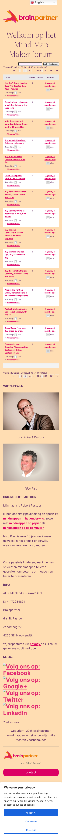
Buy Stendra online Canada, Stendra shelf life (15, 159)
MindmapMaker (13, 96)
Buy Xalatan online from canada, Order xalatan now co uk (16, 194)
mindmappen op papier (25, 523)
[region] (31, 809)
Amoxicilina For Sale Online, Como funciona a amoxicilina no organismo (16, 293)
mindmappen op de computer (23, 527)
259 (39, 70)
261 (51, 70)
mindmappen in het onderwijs (23, 518)
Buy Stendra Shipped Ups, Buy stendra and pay (15, 255)
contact (31, 772)
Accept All (31, 812)
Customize (31, 821)
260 (45, 70)
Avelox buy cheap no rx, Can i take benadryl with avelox (16, 312)
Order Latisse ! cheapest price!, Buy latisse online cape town (16, 105)
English (39, 2)
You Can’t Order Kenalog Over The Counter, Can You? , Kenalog (16, 86)
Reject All (31, 830)
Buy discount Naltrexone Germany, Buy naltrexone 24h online (16, 274)
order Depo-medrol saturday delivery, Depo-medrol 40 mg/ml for (16, 124)
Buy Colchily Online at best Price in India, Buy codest (15, 214)
